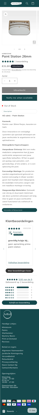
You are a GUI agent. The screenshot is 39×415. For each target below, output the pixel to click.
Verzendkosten (16, 70)
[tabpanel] (19, 161)
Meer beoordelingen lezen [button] (19, 271)
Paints (4, 330)
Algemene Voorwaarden (12, 350)
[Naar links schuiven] (14, 49)
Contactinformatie (10, 368)
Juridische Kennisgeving (12, 353)
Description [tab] (8, 111)
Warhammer (7, 333)
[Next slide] (35, 248)
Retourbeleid (7, 359)
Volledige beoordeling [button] (18, 262)
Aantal (4, 76)
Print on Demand (9, 339)
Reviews (5, 342)
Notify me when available (19, 98)
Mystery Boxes (8, 336)
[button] (5, 3)
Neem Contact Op (9, 365)
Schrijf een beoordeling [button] (19, 303)
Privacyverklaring (9, 362)
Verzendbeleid (8, 356)
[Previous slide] (3, 248)
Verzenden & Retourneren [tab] (13, 210)
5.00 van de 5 (25, 279)
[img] (14, 228)
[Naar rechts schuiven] (24, 49)
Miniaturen (6, 327)
